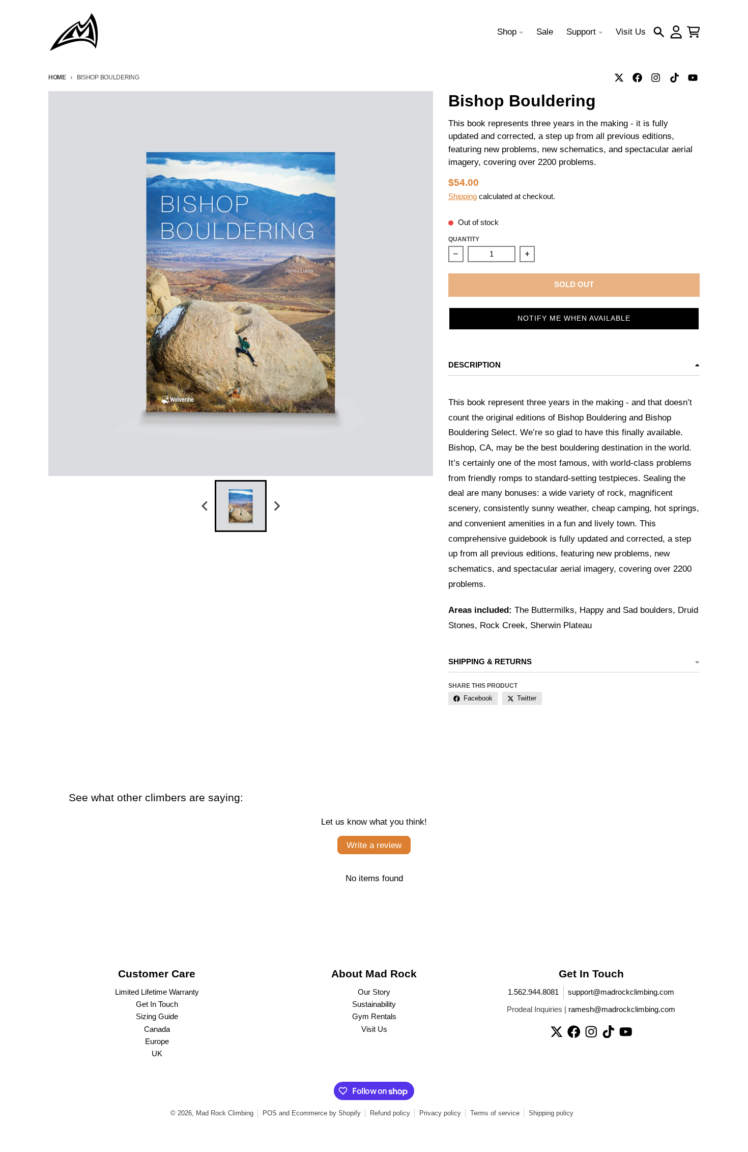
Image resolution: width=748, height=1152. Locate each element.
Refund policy (390, 1113)
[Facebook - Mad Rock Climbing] (637, 77)
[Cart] (693, 32)
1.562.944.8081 (533, 992)
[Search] (659, 32)
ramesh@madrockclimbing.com (621, 1009)
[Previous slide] (205, 506)
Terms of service (495, 1113)
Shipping (462, 196)
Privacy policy (440, 1113)
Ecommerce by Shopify (326, 1113)
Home (57, 77)
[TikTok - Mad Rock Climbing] (674, 77)
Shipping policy (551, 1113)
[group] (241, 506)
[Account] (676, 32)
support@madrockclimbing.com (621, 992)
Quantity (463, 239)
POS (270, 1113)
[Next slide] (276, 506)
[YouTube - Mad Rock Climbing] (692, 77)
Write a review (374, 845)
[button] (574, 318)
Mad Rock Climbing (224, 1113)
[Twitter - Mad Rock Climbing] (619, 77)
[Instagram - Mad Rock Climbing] (656, 77)
